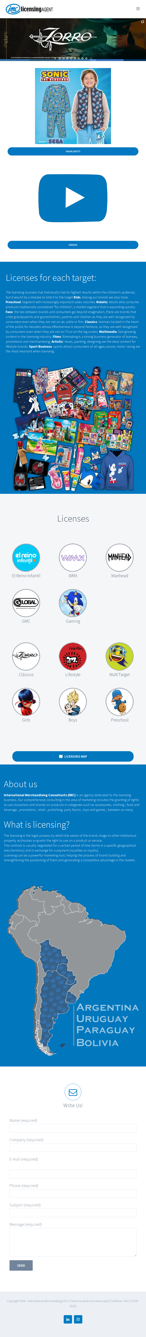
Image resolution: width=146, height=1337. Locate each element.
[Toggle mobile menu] (138, 9)
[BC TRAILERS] (73, 165)
